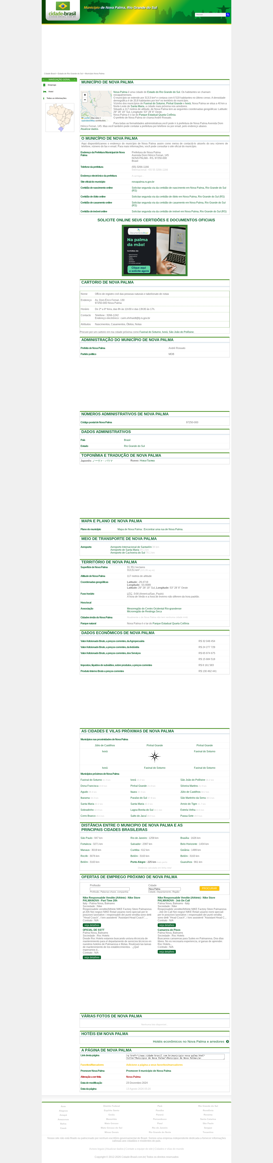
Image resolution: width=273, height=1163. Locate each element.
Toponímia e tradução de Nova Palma (121, 455)
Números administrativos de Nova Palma (125, 414)
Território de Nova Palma (109, 562)
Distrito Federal (111, 1106)
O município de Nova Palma (109, 138)
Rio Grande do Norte (160, 1132)
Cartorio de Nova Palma (107, 282)
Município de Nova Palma (107, 82)
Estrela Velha (187, 810)
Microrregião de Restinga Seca (144, 611)
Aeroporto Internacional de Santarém (131, 547)
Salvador (135, 844)
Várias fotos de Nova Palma (111, 1016)
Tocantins (208, 1132)
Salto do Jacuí (138, 816)
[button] (84, 95)
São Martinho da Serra (193, 798)
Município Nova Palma (94, 74)
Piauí (160, 1123)
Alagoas (63, 1110)
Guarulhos (186, 862)
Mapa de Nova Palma (130, 529)
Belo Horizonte (188, 844)
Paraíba (160, 1110)
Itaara (133, 791)
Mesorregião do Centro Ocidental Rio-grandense (154, 608)
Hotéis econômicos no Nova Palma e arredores (189, 1041)
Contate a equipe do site (139, 1149)
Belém (134, 856)
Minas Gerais (112, 1132)
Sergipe (208, 1128)
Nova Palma (120, 92)
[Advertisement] (136, 48)
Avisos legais (96, 1149)
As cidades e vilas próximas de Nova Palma (127, 731)
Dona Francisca (89, 785)
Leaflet (86, 117)
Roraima (208, 1114)
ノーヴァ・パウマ (102, 460)
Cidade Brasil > (51, 74)
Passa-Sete (187, 816)
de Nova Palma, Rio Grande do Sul (120, 7)
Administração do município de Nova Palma (127, 340)
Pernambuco (160, 1119)
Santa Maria (137, 106)
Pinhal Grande (174, 103)
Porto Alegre (138, 862)
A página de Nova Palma (106, 1050)
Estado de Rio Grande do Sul (70, 74)
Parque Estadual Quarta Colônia (157, 114)
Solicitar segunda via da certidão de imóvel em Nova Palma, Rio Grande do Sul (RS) (179, 211)
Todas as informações (57, 98)
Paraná (160, 1114)
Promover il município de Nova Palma (148, 1070)
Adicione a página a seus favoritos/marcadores (154, 1064)
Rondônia (208, 1110)
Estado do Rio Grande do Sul (163, 92)
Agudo (84, 791)
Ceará (63, 1128)
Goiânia (184, 850)
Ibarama (85, 798)
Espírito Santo (111, 1110)
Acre (63, 1106)
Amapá (63, 1115)
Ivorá (188, 103)
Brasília (184, 838)
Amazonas (63, 1119)
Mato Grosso (111, 1123)
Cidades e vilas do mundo (169, 1149)
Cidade (152, 885)
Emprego (52, 85)
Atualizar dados (89, 129)
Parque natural (88, 623)
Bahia (63, 1123)
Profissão (95, 885)
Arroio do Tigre (188, 804)
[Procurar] (228, 15)
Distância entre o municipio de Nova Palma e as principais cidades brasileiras (132, 827)
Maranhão (111, 1119)
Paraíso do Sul (138, 798)
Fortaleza (86, 844)
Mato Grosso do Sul (111, 1128)
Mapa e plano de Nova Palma (111, 521)
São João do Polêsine (181, 332)
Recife (84, 856)
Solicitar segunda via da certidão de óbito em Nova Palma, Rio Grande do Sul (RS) (178, 196)
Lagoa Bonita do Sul (141, 810)
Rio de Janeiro (138, 838)
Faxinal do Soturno (154, 103)
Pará (160, 1106)
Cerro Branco (88, 816)
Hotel (51, 92)
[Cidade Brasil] (62, 16)
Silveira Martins (189, 785)
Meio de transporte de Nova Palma (119, 538)
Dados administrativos (106, 432)
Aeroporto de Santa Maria (124, 549)
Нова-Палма (147, 460)
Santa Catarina (208, 1119)
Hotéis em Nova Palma (104, 1034)
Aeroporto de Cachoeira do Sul (127, 552)
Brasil (127, 440)
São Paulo (86, 838)
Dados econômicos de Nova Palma (118, 633)
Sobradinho (87, 810)
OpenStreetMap (88, 120)
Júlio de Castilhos (105, 745)
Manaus (85, 850)
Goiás (111, 1114)
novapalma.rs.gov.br (143, 181)
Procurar (209, 888)
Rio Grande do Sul (134, 446)
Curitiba (134, 850)
